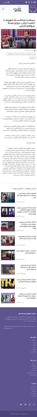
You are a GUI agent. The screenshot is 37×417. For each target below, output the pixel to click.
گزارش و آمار (32, 375)
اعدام (34, 343)
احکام (34, 345)
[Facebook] (25, 405)
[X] (34, 405)
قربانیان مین (32, 366)
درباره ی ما (33, 387)
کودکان (34, 368)
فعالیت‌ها (33, 393)
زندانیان (34, 340)
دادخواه (34, 396)
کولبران (34, 349)
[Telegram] (21, 405)
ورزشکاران (10, 54)
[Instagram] (29, 405)
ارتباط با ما (33, 389)
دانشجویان (33, 370)
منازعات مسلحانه (31, 373)
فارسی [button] (5, 2)
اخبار (34, 54)
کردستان (17, 54)
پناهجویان (33, 352)
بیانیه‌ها (34, 391)
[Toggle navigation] (3, 9)
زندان (23, 54)
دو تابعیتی (32, 58)
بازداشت (29, 54)
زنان (35, 347)
